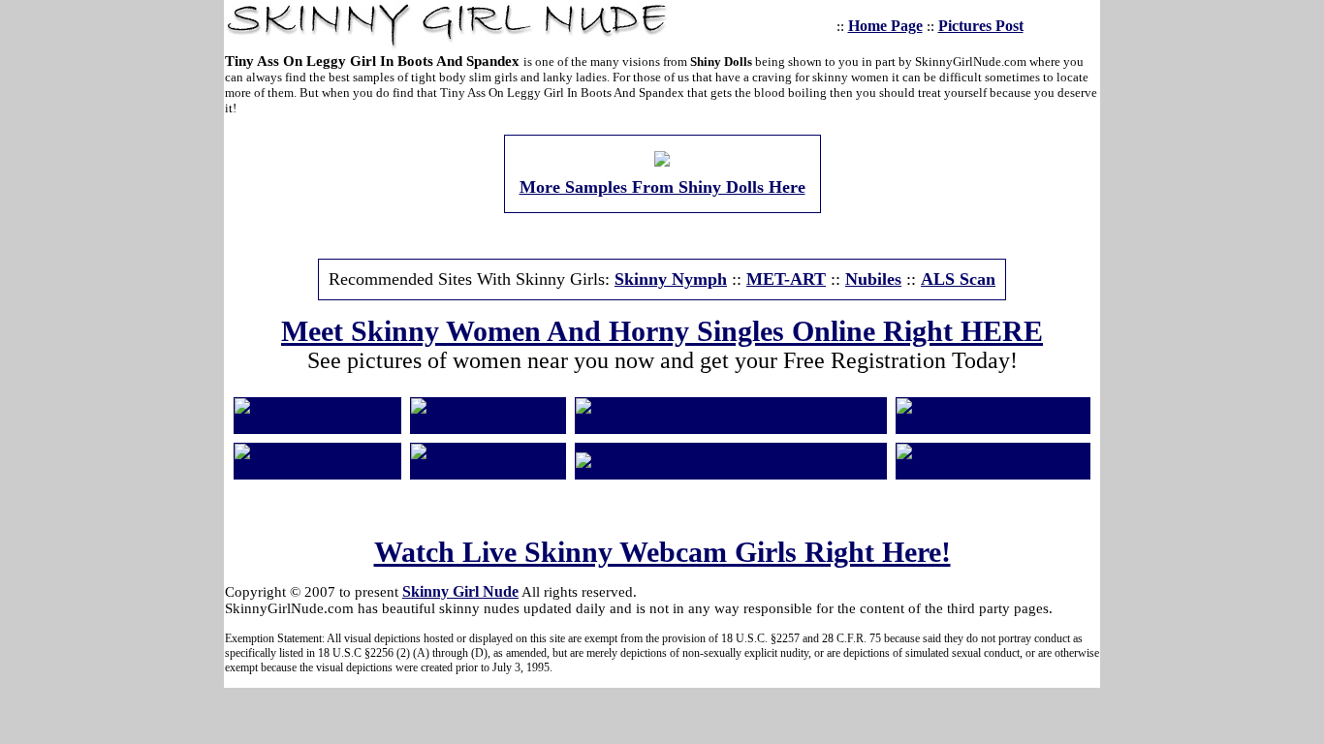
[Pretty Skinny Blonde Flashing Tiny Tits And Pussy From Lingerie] (731, 424)
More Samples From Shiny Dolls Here (662, 187)
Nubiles (873, 279)
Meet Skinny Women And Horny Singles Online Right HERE (662, 331)
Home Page (885, 25)
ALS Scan (958, 279)
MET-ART (786, 279)
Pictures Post (981, 25)
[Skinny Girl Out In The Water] (317, 424)
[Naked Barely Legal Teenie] (488, 424)
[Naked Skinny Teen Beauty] (993, 469)
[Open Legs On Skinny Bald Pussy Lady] (993, 424)
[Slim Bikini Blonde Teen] (663, 460)
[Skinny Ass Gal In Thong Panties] (317, 469)
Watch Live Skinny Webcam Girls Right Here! (662, 552)
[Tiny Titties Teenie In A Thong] (488, 469)
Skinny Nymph (671, 279)
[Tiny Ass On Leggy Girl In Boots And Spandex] (662, 161)
